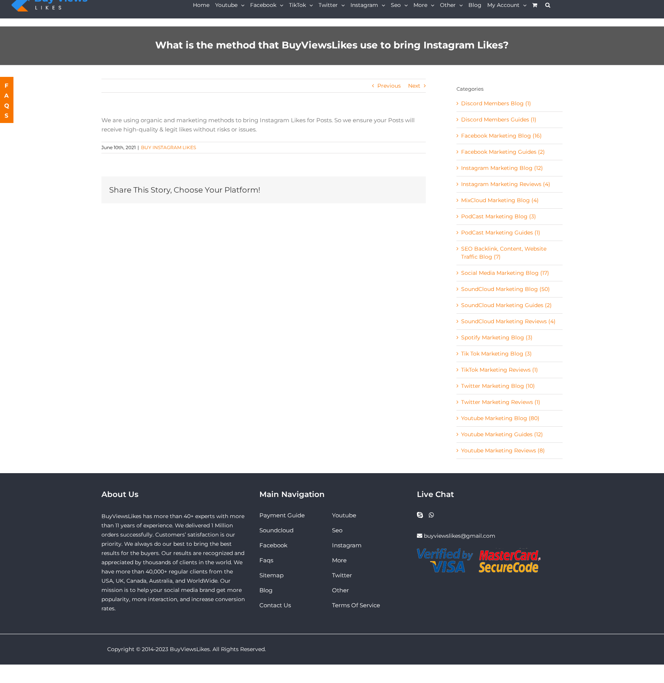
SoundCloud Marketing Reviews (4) (508, 321)
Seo (337, 530)
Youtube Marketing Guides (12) (502, 434)
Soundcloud (276, 530)
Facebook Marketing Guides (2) (503, 151)
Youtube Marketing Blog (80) (500, 418)
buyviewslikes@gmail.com (459, 535)
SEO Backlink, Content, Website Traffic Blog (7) (503, 252)
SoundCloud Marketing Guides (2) (506, 305)
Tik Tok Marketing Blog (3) (496, 353)
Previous (389, 85)
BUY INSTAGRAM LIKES (168, 147)
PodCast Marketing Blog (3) (498, 216)
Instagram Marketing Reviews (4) (505, 184)
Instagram (347, 545)
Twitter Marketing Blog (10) (498, 385)
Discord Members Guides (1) (498, 119)
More (339, 560)
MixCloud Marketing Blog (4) (500, 200)
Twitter (342, 575)
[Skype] (420, 515)
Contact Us (275, 605)
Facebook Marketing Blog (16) (501, 135)
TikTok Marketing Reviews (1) (499, 369)
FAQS (7, 100)
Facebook (273, 545)
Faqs (266, 560)
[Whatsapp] (431, 515)
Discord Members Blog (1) (496, 103)
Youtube (344, 515)
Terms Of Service (356, 605)
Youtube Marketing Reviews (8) (503, 450)
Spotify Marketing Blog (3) (497, 337)
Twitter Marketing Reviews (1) (500, 402)
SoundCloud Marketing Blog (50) (505, 289)
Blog (265, 590)
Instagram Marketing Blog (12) (502, 168)
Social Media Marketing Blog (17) (505, 272)
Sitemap (271, 575)
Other (340, 590)
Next (414, 85)
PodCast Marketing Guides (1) (500, 232)
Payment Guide (282, 515)
